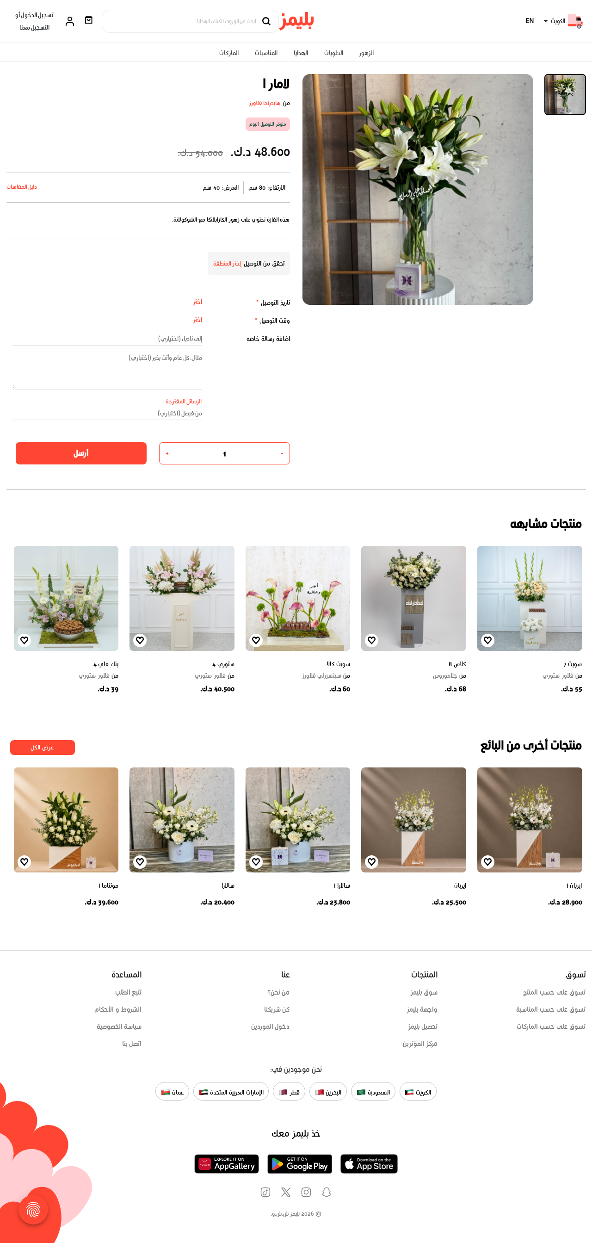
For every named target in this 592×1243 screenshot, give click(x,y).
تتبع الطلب (128, 992)
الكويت (422, 1092)
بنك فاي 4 (105, 664)
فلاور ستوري (562, 676)
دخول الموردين (270, 1026)
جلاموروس (449, 676)
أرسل (81, 452)
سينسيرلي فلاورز (326, 676)
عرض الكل (42, 747)
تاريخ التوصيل (273, 302)
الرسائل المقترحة (184, 401)
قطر (294, 1092)
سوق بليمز (424, 992)
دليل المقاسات (21, 187)
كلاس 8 (457, 664)
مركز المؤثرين (420, 1043)
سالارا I (342, 885)
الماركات (229, 53)
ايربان (460, 885)
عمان (177, 1092)
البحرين (333, 1092)
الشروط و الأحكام (118, 1009)
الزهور (366, 53)
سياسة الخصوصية (119, 1026)
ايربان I (574, 885)
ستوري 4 (223, 664)
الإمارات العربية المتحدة (235, 1092)
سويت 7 (572, 664)
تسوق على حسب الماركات (551, 1026)
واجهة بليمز (422, 1009)
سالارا (228, 885)
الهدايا (301, 53)
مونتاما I (108, 885)
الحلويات (333, 53)
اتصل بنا (132, 1043)
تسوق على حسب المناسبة (551, 1009)
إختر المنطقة (227, 263)
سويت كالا (339, 664)
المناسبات (266, 53)
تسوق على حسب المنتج (554, 992)
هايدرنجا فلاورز (265, 103)
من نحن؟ (278, 992)
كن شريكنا (277, 1009)
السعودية (378, 1092)
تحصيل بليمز (423, 1026)
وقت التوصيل (272, 320)
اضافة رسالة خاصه (268, 338)
